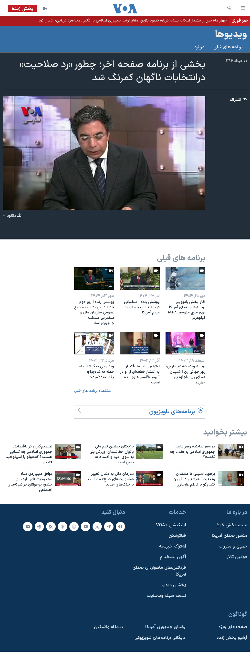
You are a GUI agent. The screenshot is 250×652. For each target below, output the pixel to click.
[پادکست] (39, 526)
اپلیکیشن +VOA (171, 525)
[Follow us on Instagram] (74, 526)
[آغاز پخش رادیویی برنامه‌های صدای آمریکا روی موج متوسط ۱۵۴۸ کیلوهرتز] (185, 278)
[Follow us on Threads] (62, 526)
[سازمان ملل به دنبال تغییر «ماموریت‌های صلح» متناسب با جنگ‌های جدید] (149, 478)
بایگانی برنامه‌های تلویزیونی (160, 637)
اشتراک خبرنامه (172, 546)
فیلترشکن (177, 536)
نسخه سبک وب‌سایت (166, 595)
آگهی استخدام (173, 557)
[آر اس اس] (50, 526)
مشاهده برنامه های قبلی (92, 390)
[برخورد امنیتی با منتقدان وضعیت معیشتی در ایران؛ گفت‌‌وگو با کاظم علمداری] (231, 478)
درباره (199, 47)
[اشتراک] (27, 526)
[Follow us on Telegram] (108, 526)
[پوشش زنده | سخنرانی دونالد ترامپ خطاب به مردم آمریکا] (140, 278)
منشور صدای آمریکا (229, 536)
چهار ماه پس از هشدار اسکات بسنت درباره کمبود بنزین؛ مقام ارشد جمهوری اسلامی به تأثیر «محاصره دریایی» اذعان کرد (133, 20)
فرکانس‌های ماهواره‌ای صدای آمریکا (159, 571)
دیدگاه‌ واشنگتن (108, 627)
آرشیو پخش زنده (232, 637)
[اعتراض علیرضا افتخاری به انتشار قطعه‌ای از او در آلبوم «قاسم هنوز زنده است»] (140, 343)
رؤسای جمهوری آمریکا (165, 627)
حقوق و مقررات (233, 546)
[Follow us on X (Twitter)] (97, 526)
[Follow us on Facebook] (120, 526)
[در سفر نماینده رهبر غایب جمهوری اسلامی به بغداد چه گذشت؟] (231, 451)
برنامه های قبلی (228, 47)
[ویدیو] (44, 8)
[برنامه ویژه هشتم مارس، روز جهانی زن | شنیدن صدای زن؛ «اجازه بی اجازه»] (185, 343)
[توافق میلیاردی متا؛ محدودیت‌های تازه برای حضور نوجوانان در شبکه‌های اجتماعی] (68, 478)
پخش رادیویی (173, 585)
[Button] (238, 101)
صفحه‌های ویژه (233, 627)
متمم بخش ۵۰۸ (232, 525)
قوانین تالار (237, 557)
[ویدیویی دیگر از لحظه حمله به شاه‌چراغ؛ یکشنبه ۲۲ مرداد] (94, 343)
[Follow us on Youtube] (85, 526)
